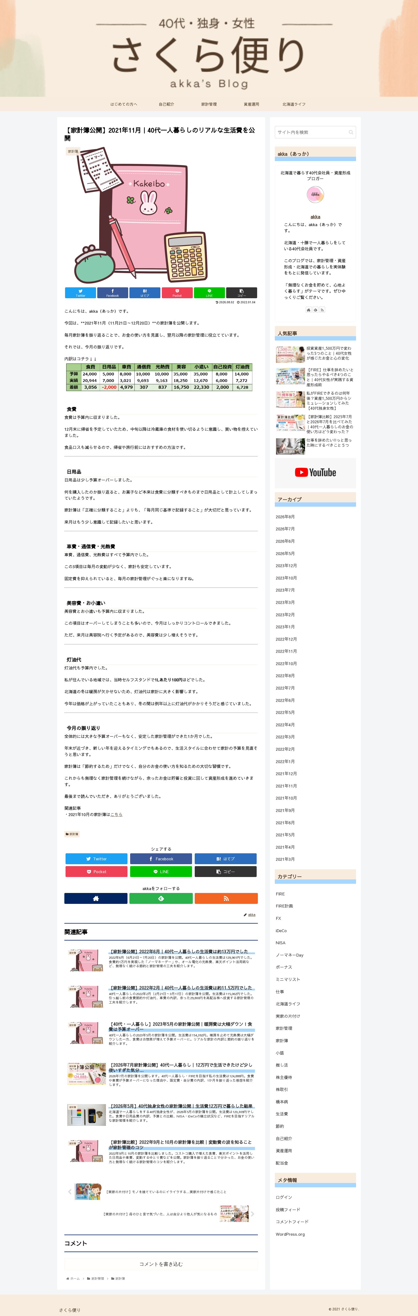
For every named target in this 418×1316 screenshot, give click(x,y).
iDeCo (281, 930)
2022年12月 (286, 639)
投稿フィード (288, 1209)
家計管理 (284, 1028)
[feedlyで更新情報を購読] (161, 898)
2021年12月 (286, 773)
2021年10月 (286, 798)
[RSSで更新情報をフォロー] (226, 898)
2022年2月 (285, 749)
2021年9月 (285, 810)
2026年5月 (285, 553)
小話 (280, 1053)
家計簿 (73, 834)
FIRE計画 (284, 906)
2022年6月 (285, 700)
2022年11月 (286, 651)
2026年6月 (285, 541)
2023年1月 (285, 627)
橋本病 (282, 1102)
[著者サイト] (95, 898)
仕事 (280, 992)
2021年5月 (285, 835)
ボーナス (284, 967)
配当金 (282, 1163)
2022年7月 (285, 688)
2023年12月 (286, 565)
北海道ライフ (288, 1004)
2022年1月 (285, 761)
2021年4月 (285, 847)
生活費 (282, 1114)
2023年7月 (285, 590)
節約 (280, 1126)
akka (315, 216)
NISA (281, 942)
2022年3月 (285, 737)
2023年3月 (285, 602)
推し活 (282, 1065)
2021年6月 (285, 822)
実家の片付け (288, 1016)
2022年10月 (286, 663)
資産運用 (284, 1150)
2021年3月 (285, 859)
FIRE (280, 894)
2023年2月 (285, 614)
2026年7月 (285, 529)
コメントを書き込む (161, 1264)
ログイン (284, 1197)
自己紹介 (284, 1138)
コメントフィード (292, 1222)
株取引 (282, 1089)
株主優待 (284, 1077)
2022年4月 (285, 725)
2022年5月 (285, 712)
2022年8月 (285, 675)
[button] (351, 132)
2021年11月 (286, 786)
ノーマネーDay (290, 955)
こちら (116, 814)
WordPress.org (290, 1234)
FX (278, 918)
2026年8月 (285, 517)
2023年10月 (286, 578)
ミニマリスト (288, 979)
